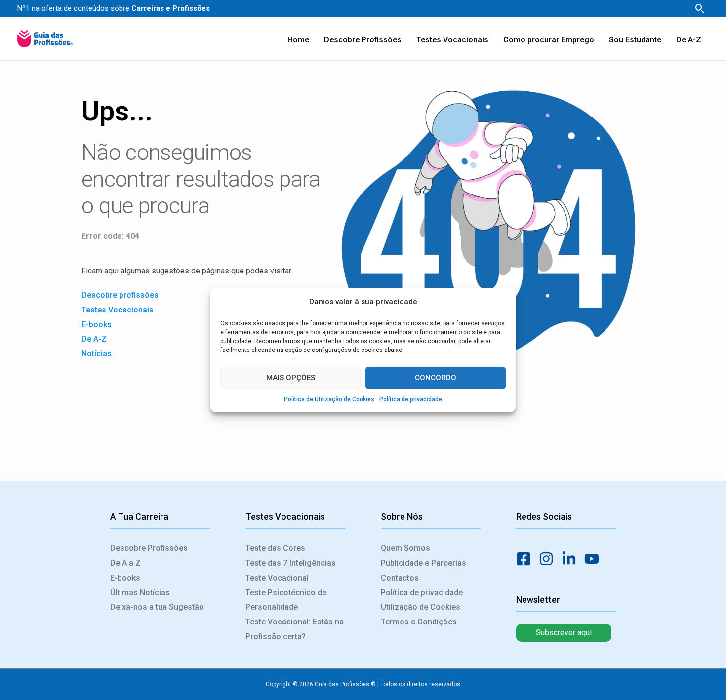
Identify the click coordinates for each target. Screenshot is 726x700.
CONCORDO (435, 377)
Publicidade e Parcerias (423, 563)
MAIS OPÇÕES (290, 377)
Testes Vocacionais (117, 309)
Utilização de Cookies (420, 607)
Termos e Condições (419, 621)
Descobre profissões (120, 295)
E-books (96, 324)
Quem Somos (405, 548)
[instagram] (549, 558)
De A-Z (94, 339)
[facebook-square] (526, 558)
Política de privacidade (410, 399)
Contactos (400, 578)
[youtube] (594, 558)
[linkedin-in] (572, 558)
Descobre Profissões (149, 548)
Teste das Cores (275, 548)
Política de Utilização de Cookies (329, 399)
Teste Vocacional (277, 578)
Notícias (97, 353)
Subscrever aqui (564, 632)
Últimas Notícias (140, 592)
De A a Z (125, 563)
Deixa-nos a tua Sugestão (157, 607)
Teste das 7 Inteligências (290, 563)
